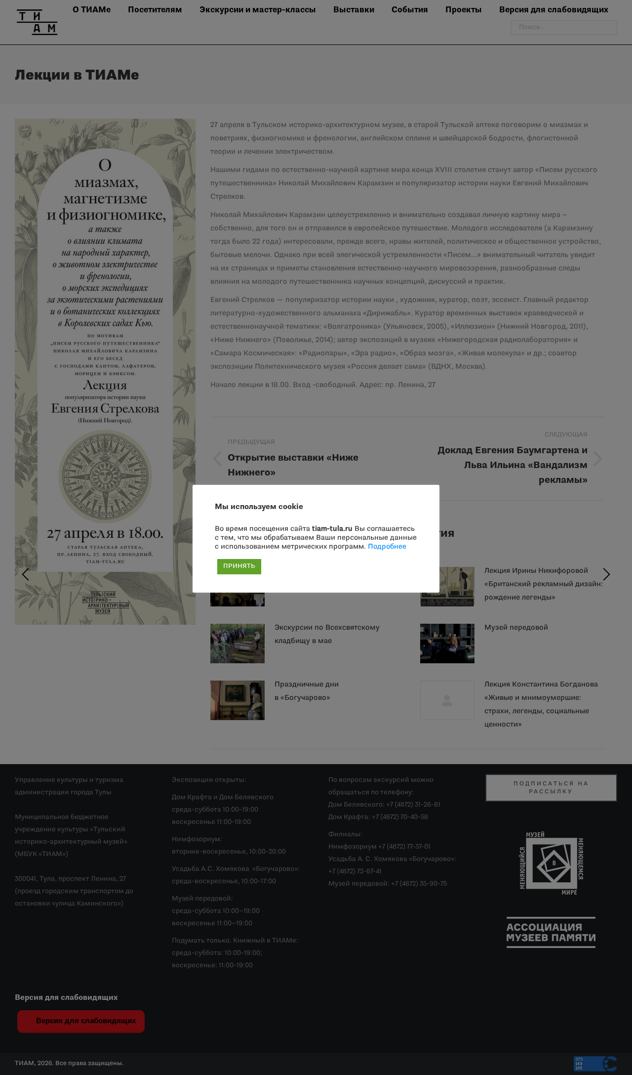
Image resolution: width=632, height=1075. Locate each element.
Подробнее (387, 547)
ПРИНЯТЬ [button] (239, 566)
